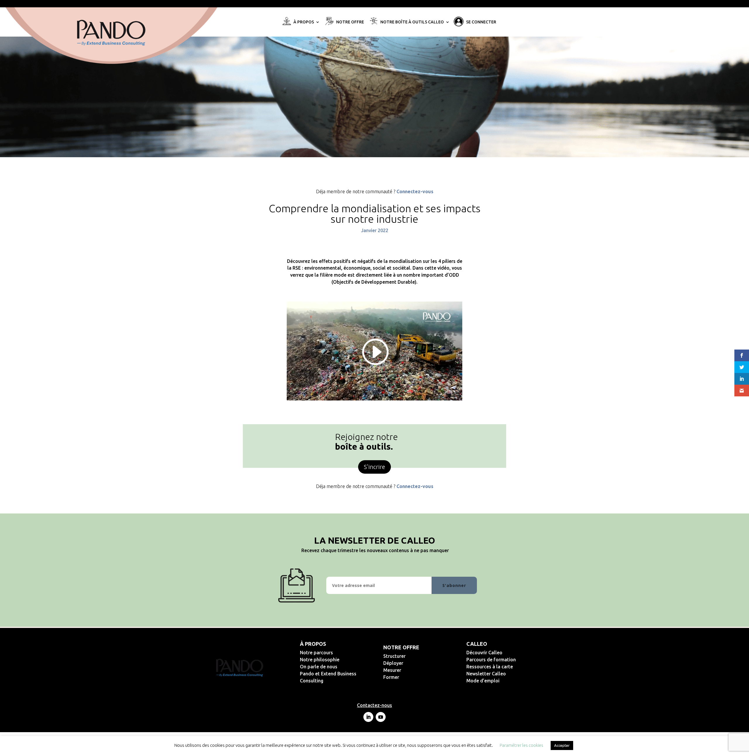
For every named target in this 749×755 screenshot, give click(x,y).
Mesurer (411, 670)
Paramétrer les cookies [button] (521, 745)
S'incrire (374, 466)
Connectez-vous (414, 191)
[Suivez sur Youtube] (381, 717)
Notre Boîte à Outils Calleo (412, 22)
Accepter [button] (562, 745)
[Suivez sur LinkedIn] (368, 717)
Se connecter (481, 22)
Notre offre (350, 22)
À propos (303, 22)
